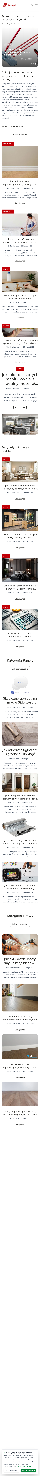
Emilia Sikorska (13, 246)
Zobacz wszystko (20, 134)
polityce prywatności (24, 1466)
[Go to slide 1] (31, 63)
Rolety (6, 326)
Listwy (8, 45)
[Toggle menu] (36, 5)
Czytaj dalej (20, 407)
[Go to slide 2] (33, 63)
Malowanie (7, 144)
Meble (5, 269)
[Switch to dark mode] (32, 5)
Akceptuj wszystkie (28, 1470)
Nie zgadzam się (11, 1470)
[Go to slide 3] (35, 64)
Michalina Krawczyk (11, 59)
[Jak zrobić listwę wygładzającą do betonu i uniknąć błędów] (20, 47)
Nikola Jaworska (13, 188)
